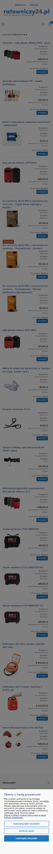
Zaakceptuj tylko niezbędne (26, 824)
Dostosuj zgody (26, 831)
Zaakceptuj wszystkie (26, 838)
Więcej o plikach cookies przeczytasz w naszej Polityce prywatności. (25, 816)
